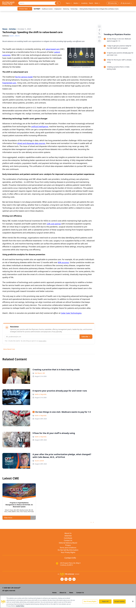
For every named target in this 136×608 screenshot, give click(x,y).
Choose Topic (23, 9)
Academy (84, 3)
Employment (57, 9)
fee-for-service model (24, 77)
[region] (68, 601)
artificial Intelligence (39, 126)
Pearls (91, 3)
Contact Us (68, 540)
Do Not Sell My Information (68, 550)
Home (54, 592)
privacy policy (42, 341)
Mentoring (66, 9)
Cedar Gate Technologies (71, 313)
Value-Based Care (9, 349)
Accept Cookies (119, 601)
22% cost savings (54, 224)
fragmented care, (9, 83)
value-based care (52, 49)
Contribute (68, 538)
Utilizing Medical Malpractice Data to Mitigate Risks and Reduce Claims (99, 9)
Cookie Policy (20, 606)
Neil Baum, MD (40, 373)
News (71, 592)
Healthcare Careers (47, 9)
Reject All (105, 601)
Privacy (68, 545)
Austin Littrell (39, 461)
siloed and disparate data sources (31, 143)
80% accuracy (63, 262)
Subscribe (85, 337)
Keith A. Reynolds (40, 394)
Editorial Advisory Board (68, 543)
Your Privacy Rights (68, 552)
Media (76, 3)
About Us (68, 533)
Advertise (68, 536)
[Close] (133, 601)
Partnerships (74, 9)
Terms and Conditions (68, 548)
